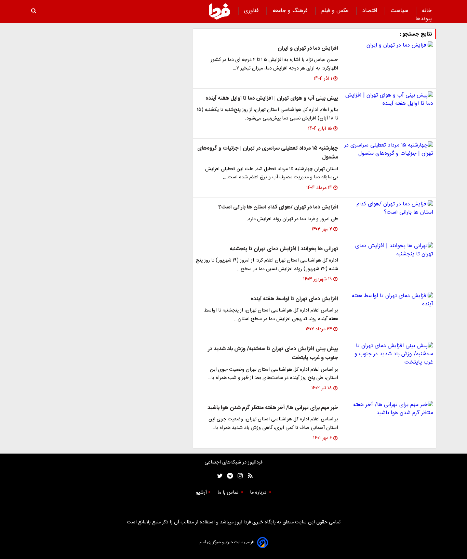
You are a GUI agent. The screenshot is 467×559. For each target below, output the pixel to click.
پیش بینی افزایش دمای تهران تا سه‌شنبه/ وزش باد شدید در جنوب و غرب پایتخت (273, 353)
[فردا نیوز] (219, 11)
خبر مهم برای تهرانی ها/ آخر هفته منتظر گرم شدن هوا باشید (273, 407)
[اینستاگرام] (238, 476)
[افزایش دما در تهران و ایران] (388, 45)
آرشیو (201, 492)
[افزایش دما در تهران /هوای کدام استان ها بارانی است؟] (388, 208)
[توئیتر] (218, 476)
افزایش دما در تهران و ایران (308, 48)
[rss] (248, 476)
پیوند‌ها (423, 19)
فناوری (252, 10)
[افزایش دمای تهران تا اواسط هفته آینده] (388, 300)
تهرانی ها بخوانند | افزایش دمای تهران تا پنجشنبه (283, 249)
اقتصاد (370, 10)
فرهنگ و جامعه (290, 10)
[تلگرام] (228, 476)
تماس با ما (228, 492)
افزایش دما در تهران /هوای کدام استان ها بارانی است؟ (278, 207)
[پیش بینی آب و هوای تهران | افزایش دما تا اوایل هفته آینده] (388, 99)
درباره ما (259, 492)
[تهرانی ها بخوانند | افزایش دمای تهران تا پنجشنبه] (388, 250)
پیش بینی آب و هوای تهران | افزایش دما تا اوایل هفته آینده (271, 98)
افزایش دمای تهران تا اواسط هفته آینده (294, 299)
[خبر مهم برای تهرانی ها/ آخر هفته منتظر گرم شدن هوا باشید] (388, 409)
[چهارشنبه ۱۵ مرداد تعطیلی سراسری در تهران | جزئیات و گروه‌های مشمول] (388, 149)
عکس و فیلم (335, 10)
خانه (427, 10)
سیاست (400, 10)
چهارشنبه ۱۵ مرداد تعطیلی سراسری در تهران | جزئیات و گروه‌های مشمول (267, 153)
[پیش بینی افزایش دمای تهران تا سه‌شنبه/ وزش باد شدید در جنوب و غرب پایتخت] (388, 354)
